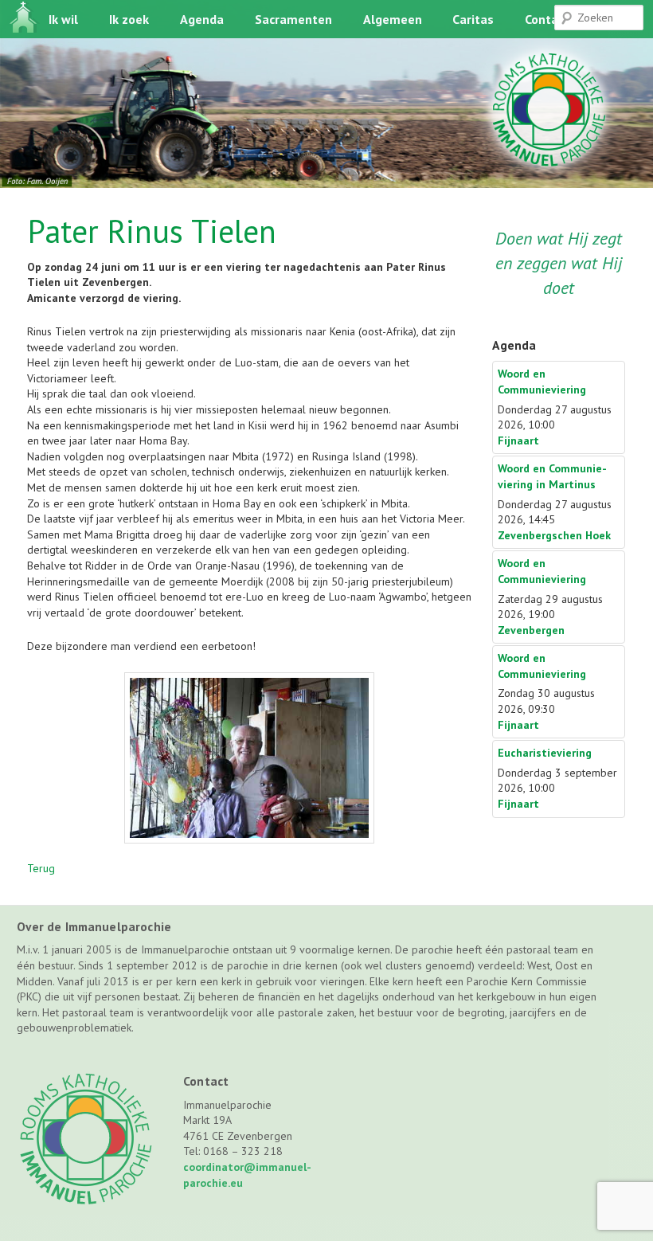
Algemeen (392, 19)
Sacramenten (293, 19)
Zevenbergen (531, 630)
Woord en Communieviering (542, 381)
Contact (547, 19)
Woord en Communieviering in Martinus (552, 476)
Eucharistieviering (545, 753)
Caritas (473, 19)
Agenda (202, 19)
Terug (41, 868)
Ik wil (63, 19)
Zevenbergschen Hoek (554, 535)
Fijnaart (518, 440)
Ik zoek (129, 19)
